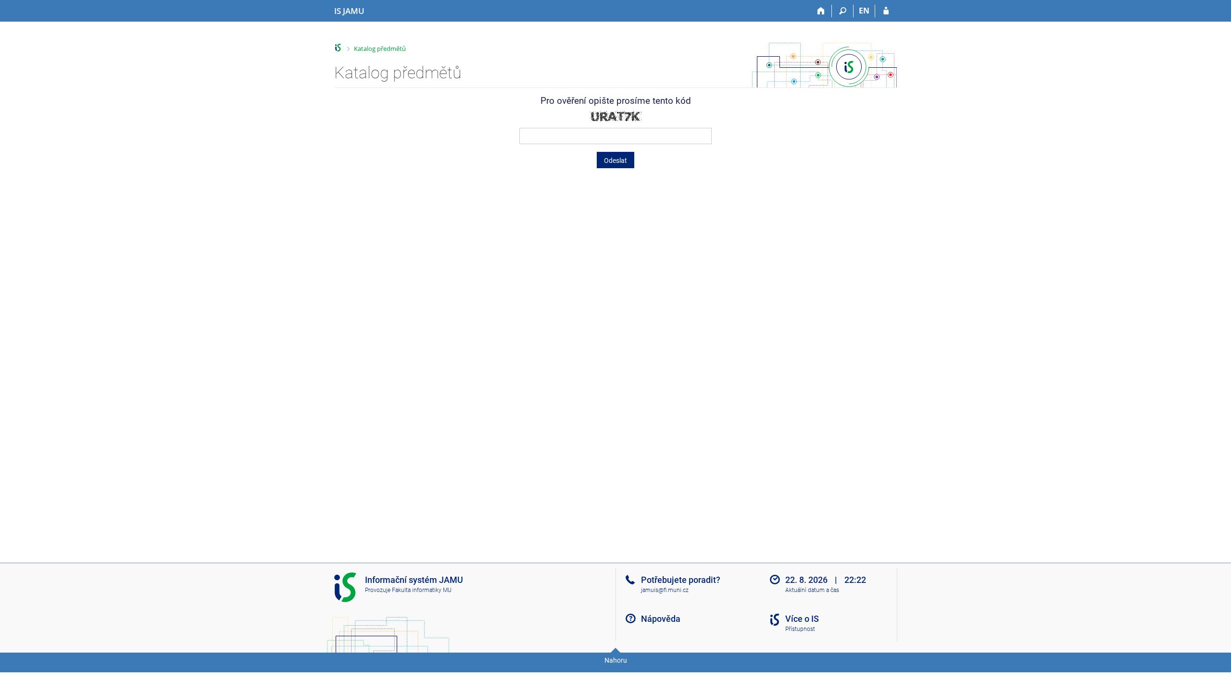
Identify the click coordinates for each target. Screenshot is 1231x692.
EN (864, 10)
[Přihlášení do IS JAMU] (886, 11)
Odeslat (615, 160)
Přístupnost (800, 629)
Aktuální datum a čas (812, 590)
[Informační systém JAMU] (338, 48)
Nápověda (660, 619)
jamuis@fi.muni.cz (665, 590)
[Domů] (821, 11)
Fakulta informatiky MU (422, 590)
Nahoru (615, 660)
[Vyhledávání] (843, 11)
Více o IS (802, 619)
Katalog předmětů (380, 48)
